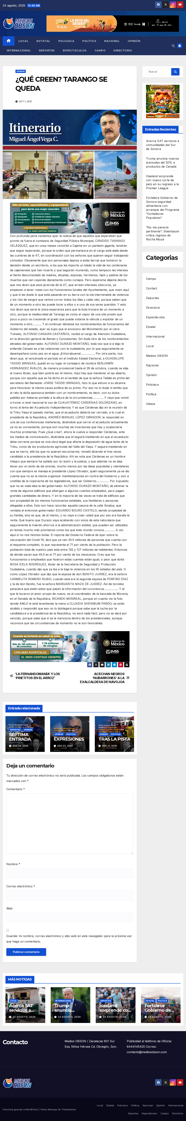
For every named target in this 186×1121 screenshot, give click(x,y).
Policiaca (66, 41)
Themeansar (68, 1109)
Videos (150, 404)
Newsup (52, 1109)
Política (89, 41)
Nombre (13, 864)
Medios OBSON (157, 356)
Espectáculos (75, 50)
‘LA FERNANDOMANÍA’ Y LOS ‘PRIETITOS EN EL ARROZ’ (37, 676)
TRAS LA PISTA (114, 739)
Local (24, 41)
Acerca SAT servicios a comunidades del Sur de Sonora (162, 145)
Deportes (47, 50)
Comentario (15, 789)
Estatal (43, 41)
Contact (151, 288)
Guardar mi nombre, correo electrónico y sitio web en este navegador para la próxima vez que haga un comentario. (69, 938)
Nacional (112, 41)
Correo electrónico (20, 886)
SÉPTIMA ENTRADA (20, 737)
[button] (173, 46)
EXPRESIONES (69, 739)
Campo (100, 50)
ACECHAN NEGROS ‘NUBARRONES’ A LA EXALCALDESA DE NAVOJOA (102, 678)
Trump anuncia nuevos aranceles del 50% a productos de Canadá (162, 162)
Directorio (123, 50)
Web (9, 908)
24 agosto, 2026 (24, 1017)
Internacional (19, 50)
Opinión (134, 41)
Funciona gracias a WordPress (21, 1109)
